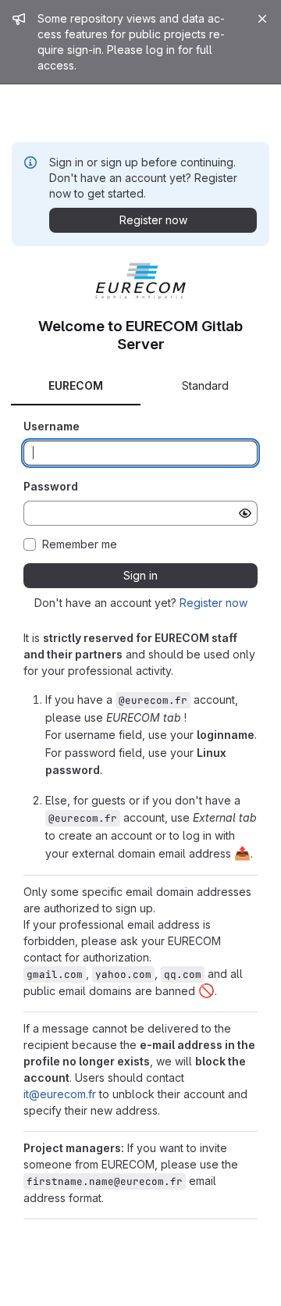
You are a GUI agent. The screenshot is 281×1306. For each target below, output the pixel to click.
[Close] (262, 18)
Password (50, 486)
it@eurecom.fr (59, 1094)
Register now (213, 602)
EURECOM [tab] (75, 385)
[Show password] (245, 513)
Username (51, 426)
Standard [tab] (205, 385)
